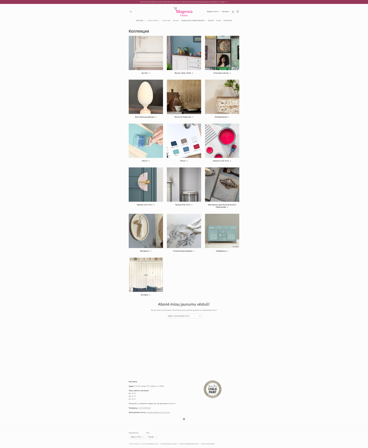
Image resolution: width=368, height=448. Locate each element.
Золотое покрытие (183, 117)
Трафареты (221, 251)
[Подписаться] (200, 316)
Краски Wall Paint (182, 205)
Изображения (221, 117)
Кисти (144, 161)
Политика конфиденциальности (189, 444)
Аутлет (145, 73)
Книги (182, 161)
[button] (131, 11)
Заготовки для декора (144, 117)
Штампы (144, 295)
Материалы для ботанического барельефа (222, 206)
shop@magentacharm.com (158, 412)
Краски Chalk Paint (221, 161)
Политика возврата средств (169, 444)
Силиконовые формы (183, 251)
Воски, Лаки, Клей (183, 73)
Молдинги (144, 251)
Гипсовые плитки (221, 73)
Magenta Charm (139, 444)
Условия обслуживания (208, 444)
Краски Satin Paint (144, 205)
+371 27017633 (144, 408)
